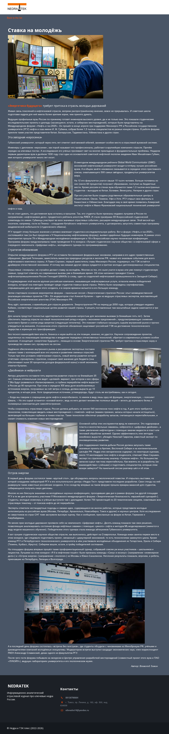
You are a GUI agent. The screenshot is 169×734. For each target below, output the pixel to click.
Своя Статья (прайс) (137, 7)
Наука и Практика (23, 7)
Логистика (68, 7)
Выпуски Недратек (108, 7)
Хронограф (46, 7)
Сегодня (86, 7)
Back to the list (14, 17)
